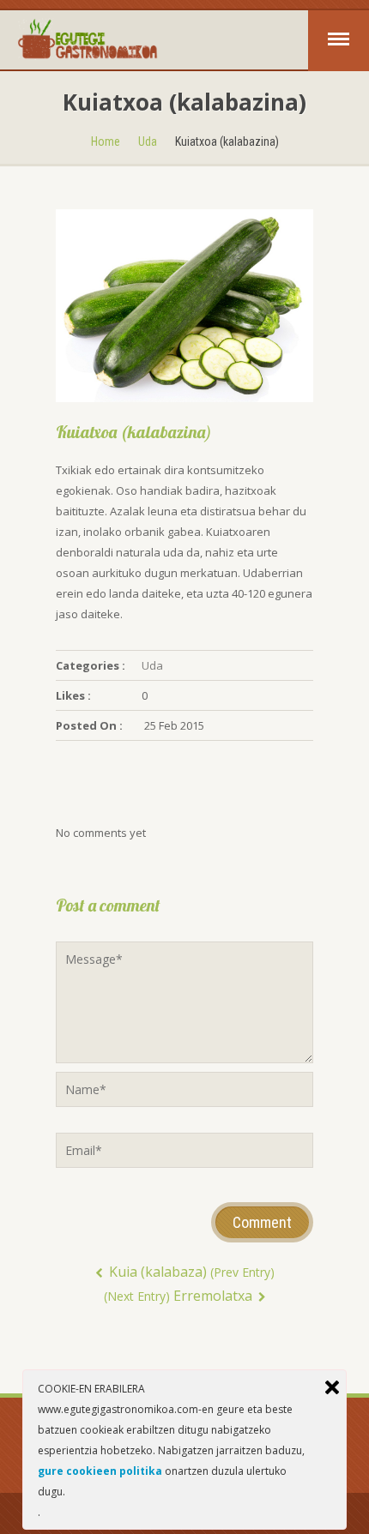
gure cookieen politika (100, 1471)
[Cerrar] (332, 1387)
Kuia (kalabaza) (190, 1271)
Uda (147, 141)
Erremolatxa (180, 1295)
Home (105, 141)
